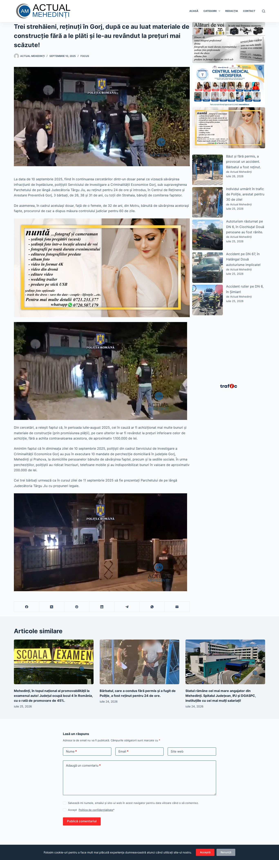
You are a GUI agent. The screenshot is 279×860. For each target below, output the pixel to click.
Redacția (231, 10)
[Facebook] (26, 607)
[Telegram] (127, 607)
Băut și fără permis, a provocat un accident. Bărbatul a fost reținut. (243, 161)
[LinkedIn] (102, 607)
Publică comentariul (82, 821)
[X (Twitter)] (51, 607)
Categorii (210, 10)
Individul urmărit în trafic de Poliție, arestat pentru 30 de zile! (245, 194)
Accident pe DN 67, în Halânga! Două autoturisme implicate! (243, 259)
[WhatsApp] (152, 607)
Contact (249, 10)
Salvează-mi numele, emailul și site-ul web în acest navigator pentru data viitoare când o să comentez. (133, 803)
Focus (84, 56)
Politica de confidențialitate (96, 809)
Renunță (226, 852)
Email (123, 751)
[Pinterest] (76, 607)
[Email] (177, 607)
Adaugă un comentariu (83, 765)
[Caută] (263, 11)
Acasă (193, 10)
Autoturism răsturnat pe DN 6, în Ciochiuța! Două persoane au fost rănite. (245, 226)
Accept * (91, 809)
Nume (71, 751)
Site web (177, 751)
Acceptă (205, 852)
